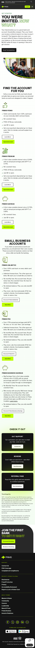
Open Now (7, 304)
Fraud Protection (7, 582)
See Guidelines (17, 486)
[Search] (31, 2)
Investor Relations (7, 613)
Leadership (5, 606)
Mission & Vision (7, 598)
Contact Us (17, 446)
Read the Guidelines (9, 50)
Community (5, 601)
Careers (4, 603)
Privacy (4, 584)
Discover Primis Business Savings (13, 411)
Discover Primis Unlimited (10, 299)
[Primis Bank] (17, 557)
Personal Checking (8, 541)
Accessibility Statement (9, 587)
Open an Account (8, 141)
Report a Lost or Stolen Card (11, 589)
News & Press (6, 608)
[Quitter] (33, 639)
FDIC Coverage (6, 568)
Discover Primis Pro (9, 353)
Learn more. (14, 401)
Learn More (7, 137)
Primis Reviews (6, 611)
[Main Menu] (32, 7)
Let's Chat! (30, 645)
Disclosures (5, 579)
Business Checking (8, 546)
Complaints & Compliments (10, 571)
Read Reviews (17, 466)
